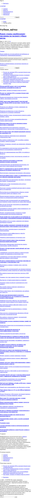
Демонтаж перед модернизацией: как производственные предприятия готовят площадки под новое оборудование (15, 269)
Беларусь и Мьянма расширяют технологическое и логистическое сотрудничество (14, 411)
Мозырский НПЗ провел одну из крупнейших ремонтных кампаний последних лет (15, 78)
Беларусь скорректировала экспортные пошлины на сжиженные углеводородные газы (15, 261)
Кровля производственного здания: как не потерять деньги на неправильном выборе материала (14, 197)
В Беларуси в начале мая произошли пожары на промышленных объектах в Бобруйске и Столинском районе (15, 351)
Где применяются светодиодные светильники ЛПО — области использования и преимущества (14, 148)
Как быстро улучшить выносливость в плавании (13, 280)
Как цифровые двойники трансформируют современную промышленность (11, 407)
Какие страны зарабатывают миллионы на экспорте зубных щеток (13, 36)
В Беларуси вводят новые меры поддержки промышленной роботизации (12, 240)
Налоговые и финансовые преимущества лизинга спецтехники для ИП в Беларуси (13, 245)
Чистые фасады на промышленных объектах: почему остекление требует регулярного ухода (14, 192)
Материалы (6, 14)
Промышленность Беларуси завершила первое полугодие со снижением (13, 124)
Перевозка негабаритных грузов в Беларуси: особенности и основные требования (12, 111)
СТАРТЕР (3, 6)
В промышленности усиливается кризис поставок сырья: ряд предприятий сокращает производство (14, 337)
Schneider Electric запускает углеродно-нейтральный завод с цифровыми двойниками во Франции (15, 375)
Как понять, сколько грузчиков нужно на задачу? (16, 80)
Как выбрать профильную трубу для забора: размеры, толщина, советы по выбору (14, 140)
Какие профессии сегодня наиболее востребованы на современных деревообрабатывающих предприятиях (15, 217)
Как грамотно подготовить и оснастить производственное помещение (11, 161)
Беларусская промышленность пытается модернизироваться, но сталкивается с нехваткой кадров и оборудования (14, 296)
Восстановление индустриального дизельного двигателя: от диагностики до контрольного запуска (14, 128)
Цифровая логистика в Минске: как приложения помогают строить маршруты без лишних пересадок (14, 301)
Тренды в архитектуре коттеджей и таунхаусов (12, 333)
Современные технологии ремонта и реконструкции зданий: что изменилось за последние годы (14, 253)
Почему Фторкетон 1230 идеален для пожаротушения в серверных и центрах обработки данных (15, 394)
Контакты (6, 3)
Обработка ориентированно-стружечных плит (12, 237)
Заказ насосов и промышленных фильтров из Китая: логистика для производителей (14, 313)
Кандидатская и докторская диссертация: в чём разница (15, 173)
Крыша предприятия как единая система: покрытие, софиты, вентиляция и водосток (14, 98)
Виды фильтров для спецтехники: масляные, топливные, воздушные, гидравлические (15, 180)
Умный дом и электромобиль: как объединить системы (15, 387)
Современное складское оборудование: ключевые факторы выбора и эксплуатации (13, 257)
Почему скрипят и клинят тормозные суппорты (13, 355)
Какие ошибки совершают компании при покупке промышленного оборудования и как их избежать (14, 225)
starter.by (24, 436)
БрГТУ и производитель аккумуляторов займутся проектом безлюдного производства (14, 169)
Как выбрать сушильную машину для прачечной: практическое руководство (13, 317)
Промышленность (8, 11)
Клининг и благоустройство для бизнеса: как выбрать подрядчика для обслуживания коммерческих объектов (13, 346)
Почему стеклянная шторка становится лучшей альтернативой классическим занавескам (13, 213)
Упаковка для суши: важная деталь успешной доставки (15, 277)
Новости (5, 10)
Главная (5, 8)
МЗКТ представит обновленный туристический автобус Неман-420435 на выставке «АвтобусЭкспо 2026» (14, 103)
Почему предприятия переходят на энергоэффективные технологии (10, 330)
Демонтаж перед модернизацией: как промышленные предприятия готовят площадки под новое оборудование (15, 201)
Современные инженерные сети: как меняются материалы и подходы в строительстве (13, 379)
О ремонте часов (5, 423)
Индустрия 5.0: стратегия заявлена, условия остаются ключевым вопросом (12, 398)
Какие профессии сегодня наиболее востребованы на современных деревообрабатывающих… (14, 54)
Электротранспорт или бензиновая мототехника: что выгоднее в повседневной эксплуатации (14, 165)
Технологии (6, 13)
